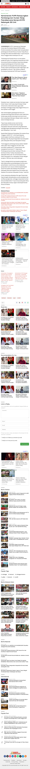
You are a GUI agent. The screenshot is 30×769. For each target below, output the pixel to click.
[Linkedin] (13, 756)
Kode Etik (8, 761)
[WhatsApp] (18, 756)
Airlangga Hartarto (20, 574)
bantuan (4, 298)
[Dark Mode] (26, 4)
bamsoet (11, 574)
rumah (18, 298)
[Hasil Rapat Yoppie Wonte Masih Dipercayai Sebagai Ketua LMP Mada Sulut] (4, 545)
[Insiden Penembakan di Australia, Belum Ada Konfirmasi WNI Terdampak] (4, 700)
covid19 (16, 577)
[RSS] (25, 756)
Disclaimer (21, 761)
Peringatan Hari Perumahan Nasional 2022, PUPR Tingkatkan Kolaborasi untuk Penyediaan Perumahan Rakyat (7, 288)
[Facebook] (5, 756)
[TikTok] (20, 756)
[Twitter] (7, 756)
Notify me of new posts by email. (9, 440)
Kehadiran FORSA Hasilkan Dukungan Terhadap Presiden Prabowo (22, 621)
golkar (3, 577)
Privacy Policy (15, 761)
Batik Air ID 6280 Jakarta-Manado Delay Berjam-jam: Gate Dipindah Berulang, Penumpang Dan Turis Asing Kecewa (18, 526)
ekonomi (10, 577)
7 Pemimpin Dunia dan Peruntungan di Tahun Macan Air (16, 743)
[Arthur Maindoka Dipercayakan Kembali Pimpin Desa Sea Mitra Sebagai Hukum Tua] (7, 628)
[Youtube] (15, 756)
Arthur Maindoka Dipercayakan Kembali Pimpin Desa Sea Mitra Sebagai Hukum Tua (6, 634)
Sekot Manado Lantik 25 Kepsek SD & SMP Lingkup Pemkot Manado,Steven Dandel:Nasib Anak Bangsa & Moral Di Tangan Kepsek (19, 494)
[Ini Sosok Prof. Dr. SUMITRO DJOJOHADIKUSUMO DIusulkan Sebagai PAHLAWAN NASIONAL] (7, 312)
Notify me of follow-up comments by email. (12, 437)
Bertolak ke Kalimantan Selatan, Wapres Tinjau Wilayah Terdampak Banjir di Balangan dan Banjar (14, 211)
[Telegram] (23, 756)
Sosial (6, 13)
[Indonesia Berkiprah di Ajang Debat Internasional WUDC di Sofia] (4, 681)
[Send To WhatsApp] (28, 303)
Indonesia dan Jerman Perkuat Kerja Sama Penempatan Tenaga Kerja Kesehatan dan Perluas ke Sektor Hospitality (17, 706)
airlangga (4, 574)
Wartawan (19, 760)
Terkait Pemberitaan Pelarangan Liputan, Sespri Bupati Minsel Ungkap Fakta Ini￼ (15, 738)
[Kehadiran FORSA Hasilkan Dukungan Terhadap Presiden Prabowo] (22, 614)
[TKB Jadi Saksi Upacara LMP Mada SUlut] (4, 520)
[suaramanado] (7, 4)
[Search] (28, 4)
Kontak (24, 760)
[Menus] (2, 4)
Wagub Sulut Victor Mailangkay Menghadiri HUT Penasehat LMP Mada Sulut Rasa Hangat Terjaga (18, 558)
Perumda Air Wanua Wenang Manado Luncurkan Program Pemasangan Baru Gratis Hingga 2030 (15, 717)
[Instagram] (10, 756)
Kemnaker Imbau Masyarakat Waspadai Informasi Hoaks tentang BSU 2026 (14, 207)
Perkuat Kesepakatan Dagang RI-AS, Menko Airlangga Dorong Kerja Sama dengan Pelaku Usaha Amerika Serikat (18, 687)
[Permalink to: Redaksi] (2, 25)
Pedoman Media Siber (15, 763)
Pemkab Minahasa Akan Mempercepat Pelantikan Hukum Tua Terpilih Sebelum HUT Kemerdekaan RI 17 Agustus (18, 564)
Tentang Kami (6, 760)
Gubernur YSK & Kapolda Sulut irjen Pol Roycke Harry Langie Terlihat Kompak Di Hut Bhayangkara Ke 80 (18, 551)
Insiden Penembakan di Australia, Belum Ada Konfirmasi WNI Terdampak (18, 700)
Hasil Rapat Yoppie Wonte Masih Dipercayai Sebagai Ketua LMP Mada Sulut (19, 545)
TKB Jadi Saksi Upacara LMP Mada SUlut (18, 519)
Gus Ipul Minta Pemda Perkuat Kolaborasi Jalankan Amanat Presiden (15, 200)
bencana (9, 298)
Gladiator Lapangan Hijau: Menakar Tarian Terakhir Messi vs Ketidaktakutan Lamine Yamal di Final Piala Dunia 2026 (19, 538)
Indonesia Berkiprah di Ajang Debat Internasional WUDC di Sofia (17, 681)
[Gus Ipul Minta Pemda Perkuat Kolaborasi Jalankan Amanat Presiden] (7, 326)
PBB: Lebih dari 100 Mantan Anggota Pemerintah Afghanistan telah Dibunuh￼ (15, 733)
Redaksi (5, 24)
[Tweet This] (19, 303)
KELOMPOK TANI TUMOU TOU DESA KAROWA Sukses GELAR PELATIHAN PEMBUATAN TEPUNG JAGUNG (17, 500)
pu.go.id (8, 187)
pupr (14, 298)
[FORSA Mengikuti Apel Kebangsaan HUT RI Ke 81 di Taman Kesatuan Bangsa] (4, 513)
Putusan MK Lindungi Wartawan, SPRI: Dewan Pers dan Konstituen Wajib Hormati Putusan (13, 196)
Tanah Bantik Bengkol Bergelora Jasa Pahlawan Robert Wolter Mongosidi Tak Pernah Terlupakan (18, 532)
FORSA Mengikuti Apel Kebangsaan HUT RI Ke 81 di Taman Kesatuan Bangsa (19, 513)
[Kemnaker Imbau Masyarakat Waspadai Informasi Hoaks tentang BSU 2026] (7, 341)
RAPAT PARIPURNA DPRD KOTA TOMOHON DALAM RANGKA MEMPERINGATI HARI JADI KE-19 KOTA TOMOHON (15, 722)
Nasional (3, 13)
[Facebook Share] (17, 303)
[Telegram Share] (25, 303)
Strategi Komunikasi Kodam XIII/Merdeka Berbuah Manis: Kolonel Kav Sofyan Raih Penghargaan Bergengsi (22, 634)
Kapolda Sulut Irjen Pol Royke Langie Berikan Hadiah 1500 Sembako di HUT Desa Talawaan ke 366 (18, 506)
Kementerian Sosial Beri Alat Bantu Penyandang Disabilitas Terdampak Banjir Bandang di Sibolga (19, 693)
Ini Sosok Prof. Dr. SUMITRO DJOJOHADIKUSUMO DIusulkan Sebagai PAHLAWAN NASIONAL (14, 193)
